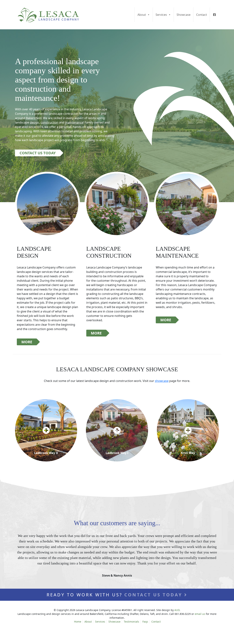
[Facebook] (214, 14)
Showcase (183, 15)
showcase (162, 381)
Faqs (145, 621)
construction (49, 122)
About (141, 15)
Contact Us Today (38, 152)
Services (161, 15)
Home (77, 621)
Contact (201, 15)
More (26, 341)
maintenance (74, 122)
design (34, 122)
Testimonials (131, 621)
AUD (177, 610)
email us (200, 614)
